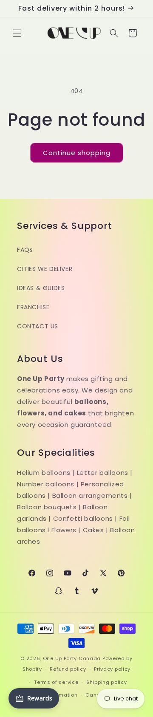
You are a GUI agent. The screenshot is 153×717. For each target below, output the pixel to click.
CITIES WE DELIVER (44, 269)
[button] (17, 33)
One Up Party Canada (72, 658)
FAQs (25, 250)
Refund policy (68, 669)
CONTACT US (37, 326)
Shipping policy (106, 682)
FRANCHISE (33, 307)
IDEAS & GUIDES (41, 288)
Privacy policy (112, 669)
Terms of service (56, 682)
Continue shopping (76, 152)
